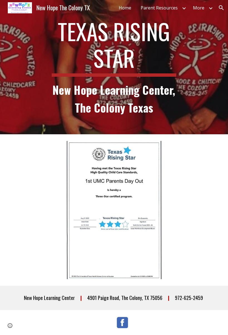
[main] (114, 67)
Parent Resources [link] (159, 8)
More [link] (198, 8)
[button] (221, 7)
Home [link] (125, 8)
